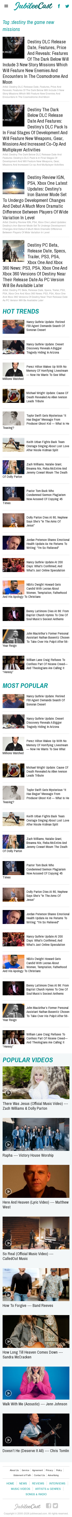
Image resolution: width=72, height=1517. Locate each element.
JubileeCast (27, 1507)
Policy (59, 1470)
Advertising (53, 1475)
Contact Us (39, 1475)
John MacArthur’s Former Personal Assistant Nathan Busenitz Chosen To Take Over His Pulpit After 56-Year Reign (36, 639)
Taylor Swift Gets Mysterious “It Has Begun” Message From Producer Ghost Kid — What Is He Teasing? (36, 421)
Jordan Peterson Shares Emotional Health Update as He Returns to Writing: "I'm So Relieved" (47, 543)
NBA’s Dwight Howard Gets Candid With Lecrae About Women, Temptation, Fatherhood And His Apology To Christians (35, 590)
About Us (14, 1470)
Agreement (37, 1470)
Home (10, 1483)
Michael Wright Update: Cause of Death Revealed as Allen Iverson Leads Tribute (47, 396)
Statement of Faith (22, 1475)
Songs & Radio (36, 1494)
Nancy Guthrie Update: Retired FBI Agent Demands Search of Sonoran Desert (45, 325)
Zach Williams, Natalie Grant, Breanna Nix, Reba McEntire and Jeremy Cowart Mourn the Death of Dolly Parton (35, 470)
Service (25, 1470)
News (23, 1483)
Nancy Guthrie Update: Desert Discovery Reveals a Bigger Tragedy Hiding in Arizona (45, 348)
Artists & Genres (48, 1489)
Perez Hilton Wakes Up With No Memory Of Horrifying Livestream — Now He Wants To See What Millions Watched (35, 372)
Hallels (33, 6)
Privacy (49, 1470)
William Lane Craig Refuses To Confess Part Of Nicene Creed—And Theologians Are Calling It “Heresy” (35, 665)
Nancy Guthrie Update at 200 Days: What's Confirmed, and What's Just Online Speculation (45, 566)
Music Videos (20, 1489)
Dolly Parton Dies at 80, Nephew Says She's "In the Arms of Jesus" (47, 521)
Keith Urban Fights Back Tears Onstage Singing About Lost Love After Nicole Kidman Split (47, 445)
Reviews (38, 1483)
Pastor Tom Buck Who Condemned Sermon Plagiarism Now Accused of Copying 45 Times (34, 496)
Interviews (57, 1483)
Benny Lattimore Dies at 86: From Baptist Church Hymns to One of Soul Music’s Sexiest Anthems (47, 615)
